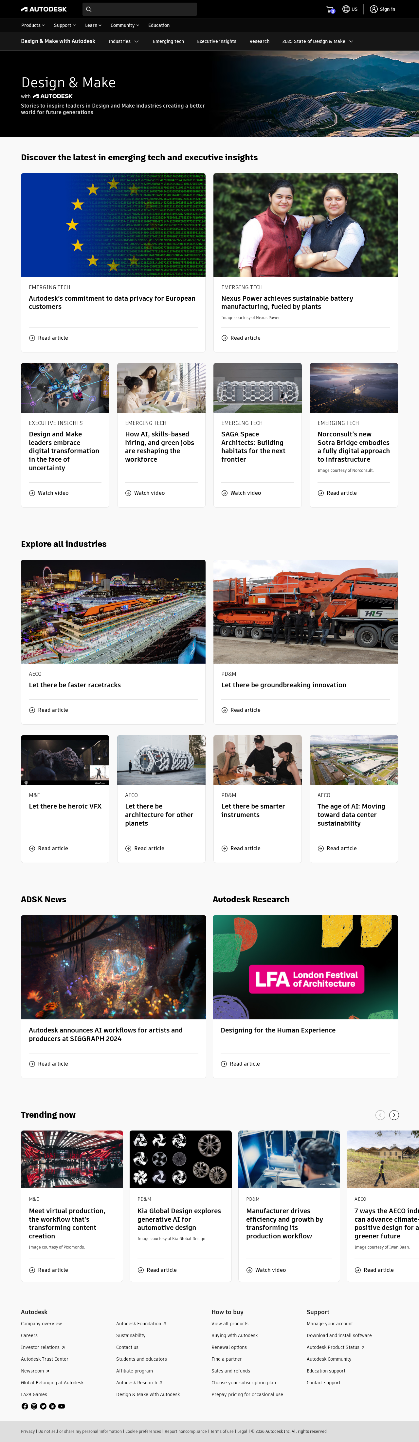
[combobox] (139, 9)
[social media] (43, 1406)
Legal (242, 1431)
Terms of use (222, 1431)
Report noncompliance (186, 1431)
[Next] (394, 1115)
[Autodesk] (44, 9)
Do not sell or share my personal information (80, 1431)
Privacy (28, 1431)
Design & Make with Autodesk (58, 41)
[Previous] (380, 1115)
